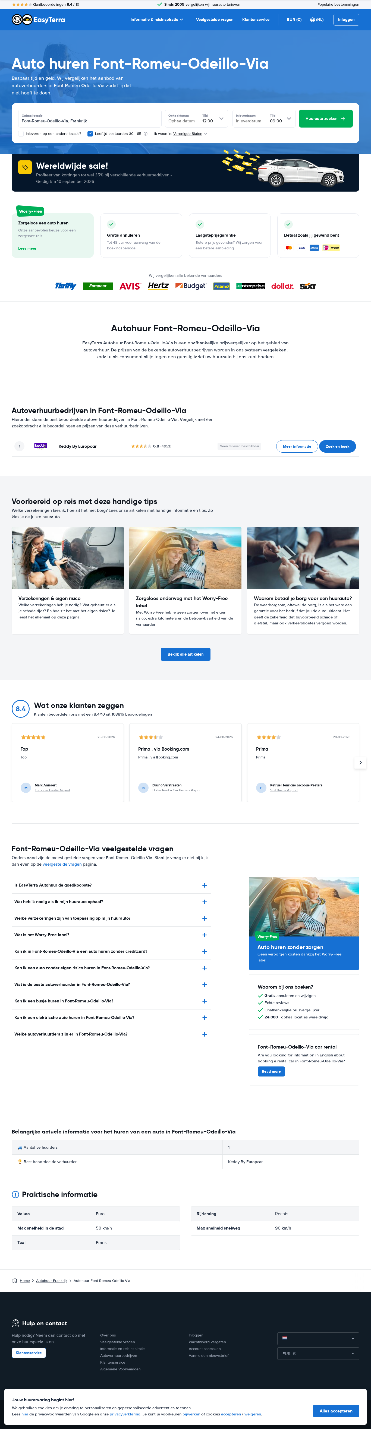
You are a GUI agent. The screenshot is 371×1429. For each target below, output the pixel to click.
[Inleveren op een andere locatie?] (21, 133)
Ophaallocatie (32, 115)
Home (25, 1280)
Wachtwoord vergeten (207, 1342)
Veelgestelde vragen (215, 20)
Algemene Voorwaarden (120, 1369)
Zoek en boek (337, 446)
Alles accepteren (336, 1411)
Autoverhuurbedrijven (118, 1355)
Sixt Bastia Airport (284, 790)
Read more (271, 1071)
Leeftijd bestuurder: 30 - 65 (118, 133)
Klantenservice (255, 20)
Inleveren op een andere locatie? (53, 133)
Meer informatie (297, 446)
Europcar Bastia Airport (52, 790)
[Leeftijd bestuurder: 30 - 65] (90, 133)
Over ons (108, 1335)
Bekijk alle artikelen (186, 654)
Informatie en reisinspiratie (122, 1349)
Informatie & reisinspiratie (154, 20)
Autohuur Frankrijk (51, 1280)
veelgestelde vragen (62, 864)
